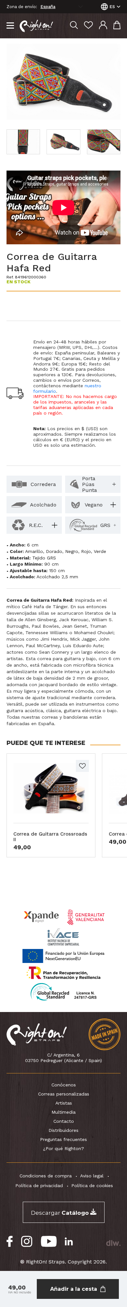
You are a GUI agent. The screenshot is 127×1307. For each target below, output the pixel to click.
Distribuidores (63, 1130)
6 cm (32, 544)
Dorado (54, 551)
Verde (100, 551)
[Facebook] (10, 1241)
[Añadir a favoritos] (82, 766)
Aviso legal (92, 1175)
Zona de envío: (22, 7)
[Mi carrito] (116, 26)
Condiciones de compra (46, 1175)
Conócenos (63, 1084)
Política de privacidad (39, 1185)
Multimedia (63, 1112)
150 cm (57, 570)
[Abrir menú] (10, 26)
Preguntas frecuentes (63, 1139)
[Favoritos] (88, 26)
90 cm (51, 564)
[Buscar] (74, 26)
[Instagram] (27, 1241)
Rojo (86, 551)
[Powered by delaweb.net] (113, 1243)
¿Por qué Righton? (63, 1148)
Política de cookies (92, 1185)
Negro (71, 551)
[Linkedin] (69, 1241)
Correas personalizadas (63, 1093)
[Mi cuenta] (103, 26)
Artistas (63, 1103)
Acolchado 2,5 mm (57, 576)
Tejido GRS (44, 557)
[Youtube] (49, 1241)
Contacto (63, 1121)
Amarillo (34, 551)
